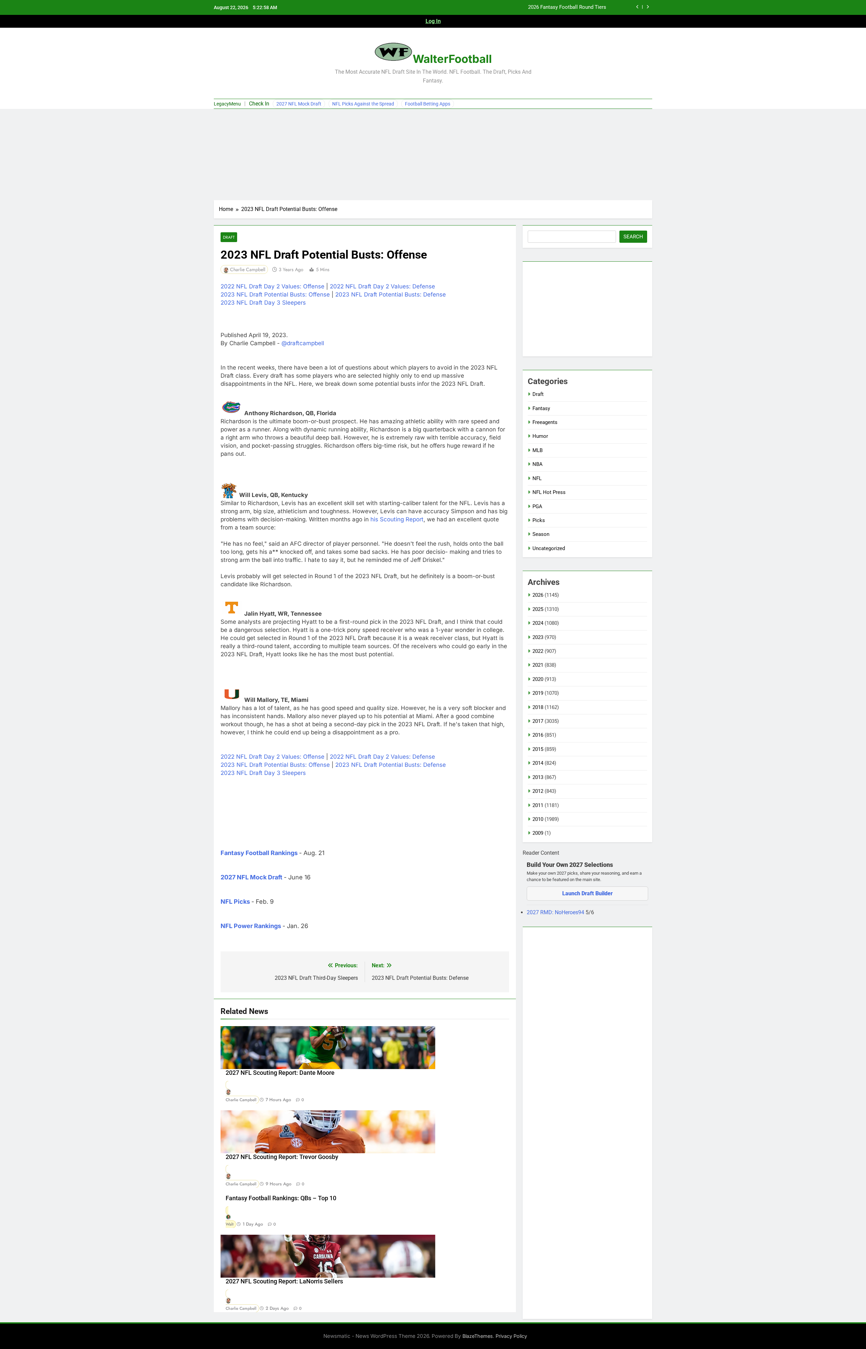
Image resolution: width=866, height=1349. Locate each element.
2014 (537, 763)
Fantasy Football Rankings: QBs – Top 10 (281, 1198)
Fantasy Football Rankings (259, 852)
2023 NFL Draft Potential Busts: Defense (390, 294)
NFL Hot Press (549, 492)
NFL (537, 478)
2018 (537, 707)
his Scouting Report (397, 519)
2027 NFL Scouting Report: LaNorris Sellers (284, 1281)
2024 (537, 623)
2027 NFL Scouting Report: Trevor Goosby (282, 1157)
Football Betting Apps (427, 103)
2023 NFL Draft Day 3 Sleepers (263, 302)
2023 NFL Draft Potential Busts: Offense (275, 294)
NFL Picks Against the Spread (363, 103)
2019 (537, 693)
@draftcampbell (302, 343)
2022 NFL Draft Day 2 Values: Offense (272, 286)
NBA (537, 464)
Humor (540, 436)
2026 (537, 595)
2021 (537, 665)
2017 (537, 721)
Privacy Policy (511, 1336)
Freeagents (544, 422)
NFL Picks (235, 901)
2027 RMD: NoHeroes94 (556, 912)
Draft (229, 237)
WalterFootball (452, 59)
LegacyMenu (227, 103)
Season (540, 534)
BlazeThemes (477, 1336)
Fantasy (541, 408)
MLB (537, 450)
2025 (537, 609)
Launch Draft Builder (587, 893)
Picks (538, 520)
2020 (537, 679)
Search (633, 237)
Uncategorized (548, 548)
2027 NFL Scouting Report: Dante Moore (280, 1072)
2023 (537, 637)
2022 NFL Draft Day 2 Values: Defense (382, 286)
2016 (537, 735)
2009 (537, 833)
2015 (537, 749)
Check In (259, 103)
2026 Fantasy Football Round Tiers (567, 7)
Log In (433, 21)
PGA (537, 506)
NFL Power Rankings (251, 925)
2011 (537, 805)
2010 (537, 819)
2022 (537, 651)
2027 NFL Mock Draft (298, 103)
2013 (537, 777)
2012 (537, 791)
